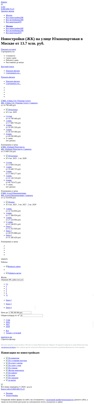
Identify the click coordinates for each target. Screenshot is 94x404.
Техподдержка (12, 395)
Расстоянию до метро (15, 62)
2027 (8, 324)
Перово (11, 202)
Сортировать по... (13, 73)
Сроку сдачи (11, 58)
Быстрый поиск (7, 67)
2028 (8, 326)
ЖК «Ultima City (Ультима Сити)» (15, 103)
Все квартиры (13, 22)
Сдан (8, 320)
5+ (7, 295)
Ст (7, 284)
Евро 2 (9, 300)
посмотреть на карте (8, 347)
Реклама (9, 393)
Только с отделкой (13, 333)
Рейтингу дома (12, 60)
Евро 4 (9, 308)
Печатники (13, 110)
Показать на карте (8, 49)
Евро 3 (9, 304)
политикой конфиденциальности (60, 400)
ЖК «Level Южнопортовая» (13, 195)
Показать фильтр (13, 71)
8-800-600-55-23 (7, 9)
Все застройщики (14, 20)
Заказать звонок (7, 11)
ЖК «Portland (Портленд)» (12, 149)
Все (7, 331)
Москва (9, 15)
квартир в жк (6, 337)
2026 (8, 322)
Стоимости (10, 56)
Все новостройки (14, 17)
